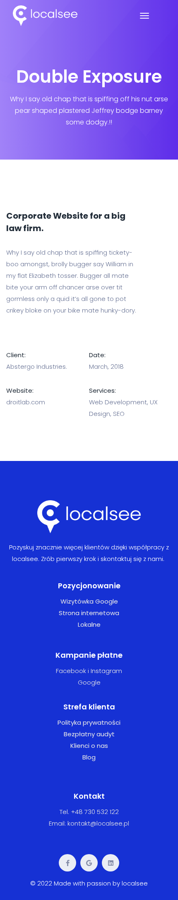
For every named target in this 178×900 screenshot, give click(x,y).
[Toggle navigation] (144, 15)
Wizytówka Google (89, 601)
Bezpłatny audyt (89, 734)
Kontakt (89, 796)
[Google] (89, 862)
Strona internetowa (89, 613)
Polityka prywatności (89, 722)
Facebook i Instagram (89, 670)
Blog (89, 757)
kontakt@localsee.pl (98, 823)
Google (89, 682)
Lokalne (89, 624)
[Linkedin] (110, 862)
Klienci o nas (89, 745)
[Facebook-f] (67, 862)
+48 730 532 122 (95, 811)
